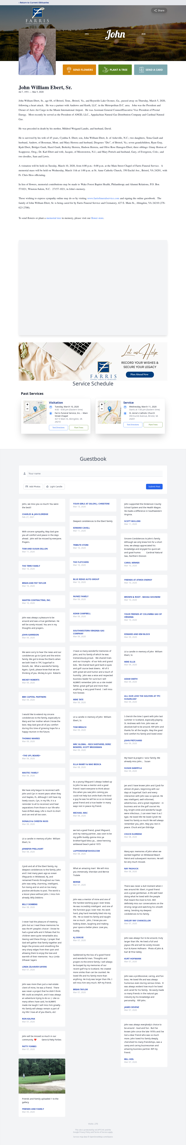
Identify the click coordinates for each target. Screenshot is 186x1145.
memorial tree (53, 218)
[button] (35, 409)
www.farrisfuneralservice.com (103, 198)
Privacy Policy (84, 1132)
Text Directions (58, 427)
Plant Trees (78, 427)
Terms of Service (101, 1132)
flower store (97, 218)
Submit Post (154, 486)
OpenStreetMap (96, 1137)
